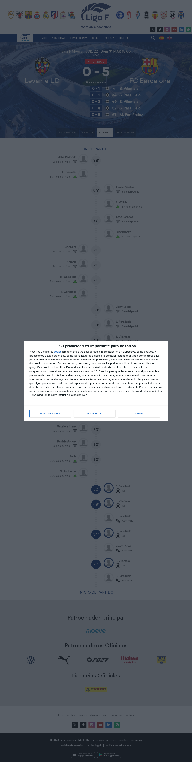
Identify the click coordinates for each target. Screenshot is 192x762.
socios (58, 351)
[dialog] (96, 381)
